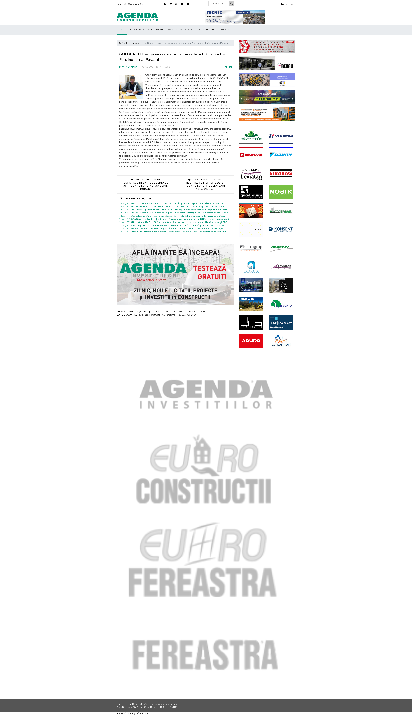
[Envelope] (188, 3)
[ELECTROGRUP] (251, 248)
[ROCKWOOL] (251, 154)
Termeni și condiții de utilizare (132, 704)
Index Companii (176, 29)
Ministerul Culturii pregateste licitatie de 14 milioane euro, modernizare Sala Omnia (205, 184)
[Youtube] (182, 3)
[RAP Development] (281, 322)
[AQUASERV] (281, 304)
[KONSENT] (281, 229)
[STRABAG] (281, 173)
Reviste (193, 29)
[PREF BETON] (267, 114)
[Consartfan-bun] (281, 341)
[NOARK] (281, 192)
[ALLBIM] (267, 97)
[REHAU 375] (267, 63)
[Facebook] (165, 3)
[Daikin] (281, 154)
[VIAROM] (281, 136)
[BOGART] (281, 248)
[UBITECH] (251, 173)
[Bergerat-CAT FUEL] (251, 304)
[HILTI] (267, 46)
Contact (225, 29)
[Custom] (176, 3)
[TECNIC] (235, 17)
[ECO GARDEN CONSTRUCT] (251, 136)
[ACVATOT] (251, 266)
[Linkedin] (171, 3)
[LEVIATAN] (281, 266)
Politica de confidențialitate (164, 704)
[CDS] (251, 229)
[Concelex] (267, 80)
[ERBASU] (281, 210)
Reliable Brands (153, 29)
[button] (288, 3)
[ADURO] (251, 341)
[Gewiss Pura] (251, 210)
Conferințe (210, 29)
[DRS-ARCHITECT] (251, 322)
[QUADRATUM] (251, 192)
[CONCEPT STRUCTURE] (281, 285)
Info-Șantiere (128, 67)
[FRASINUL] (251, 285)
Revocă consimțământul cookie (134, 713)
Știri (121, 29)
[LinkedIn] (230, 67)
